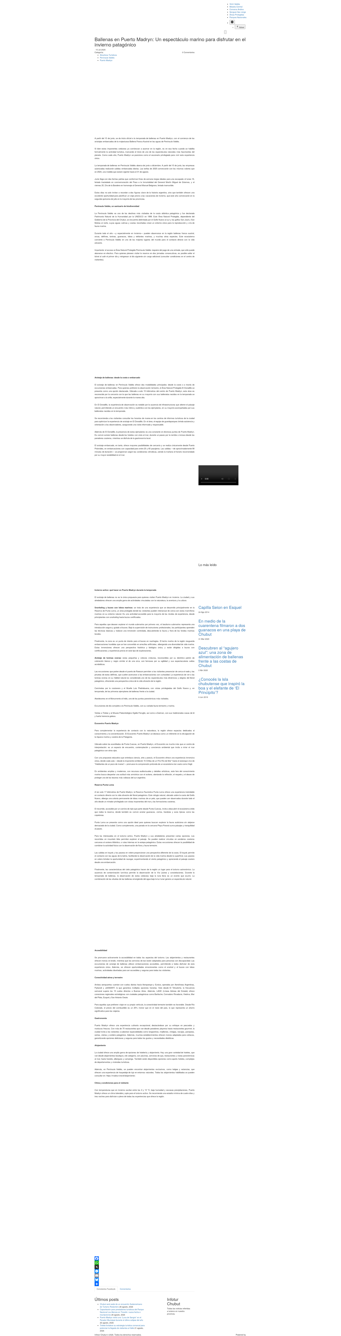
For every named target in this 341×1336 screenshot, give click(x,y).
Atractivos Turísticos (108, 55)
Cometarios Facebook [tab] (106, 1289)
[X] (144, 1267)
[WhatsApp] (144, 1263)
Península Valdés (107, 57)
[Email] (144, 1275)
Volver (241, 27)
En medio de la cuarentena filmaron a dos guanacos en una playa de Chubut (222, 627)
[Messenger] (144, 1271)
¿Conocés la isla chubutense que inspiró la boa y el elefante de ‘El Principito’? (221, 685)
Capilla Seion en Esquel (219, 607)
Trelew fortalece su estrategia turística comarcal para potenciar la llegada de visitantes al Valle (122, 1326)
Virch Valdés (235, 4)
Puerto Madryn (106, 60)
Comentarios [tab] (125, 1289)
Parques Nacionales (238, 17)
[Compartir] (144, 1284)
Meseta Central (236, 6)
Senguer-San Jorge (238, 12)
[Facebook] (144, 1258)
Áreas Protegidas (237, 14)
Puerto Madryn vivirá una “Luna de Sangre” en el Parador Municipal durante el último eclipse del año (121, 1318)
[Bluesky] (144, 1280)
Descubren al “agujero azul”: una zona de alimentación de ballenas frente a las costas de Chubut (220, 656)
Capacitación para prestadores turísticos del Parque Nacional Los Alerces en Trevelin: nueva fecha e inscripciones (122, 1312)
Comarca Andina (237, 9)
